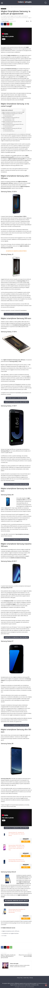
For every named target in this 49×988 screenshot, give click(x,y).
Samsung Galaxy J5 (8, 116)
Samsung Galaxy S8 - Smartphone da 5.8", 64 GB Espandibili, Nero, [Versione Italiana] (17, 834)
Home (2, 6)
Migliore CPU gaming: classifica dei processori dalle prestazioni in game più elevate (8, 956)
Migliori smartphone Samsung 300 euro (10, 117)
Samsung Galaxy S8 (8, 129)
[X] (5, 24)
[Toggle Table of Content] (23, 110)
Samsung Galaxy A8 (8, 123)
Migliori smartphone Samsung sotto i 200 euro (12, 113)
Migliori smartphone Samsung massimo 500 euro (12, 124)
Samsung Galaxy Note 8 (9, 131)
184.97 (25, 856)
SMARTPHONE (6, 6)
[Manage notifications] (46, 985)
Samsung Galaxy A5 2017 (9, 125)
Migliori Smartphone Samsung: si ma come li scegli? (13, 112)
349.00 (25, 918)
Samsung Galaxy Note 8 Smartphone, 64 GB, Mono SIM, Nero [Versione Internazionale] (17, 911)
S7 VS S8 (4, 935)
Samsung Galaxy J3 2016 (9, 114)
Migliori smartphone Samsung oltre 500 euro (12, 128)
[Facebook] (2, 24)
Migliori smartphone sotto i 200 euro (10, 931)
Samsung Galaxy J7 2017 (9, 120)
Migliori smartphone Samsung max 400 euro (12, 121)
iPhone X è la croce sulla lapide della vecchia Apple (25, 955)
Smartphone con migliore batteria (10, 933)
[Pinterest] (8, 24)
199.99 (25, 841)
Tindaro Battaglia (5, 21)
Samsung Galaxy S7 (8, 127)
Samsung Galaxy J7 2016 (9, 118)
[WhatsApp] (11, 24)
